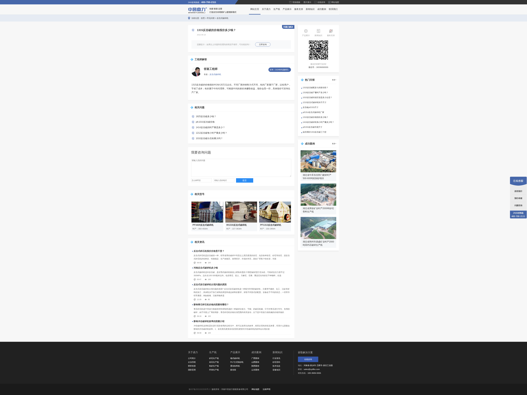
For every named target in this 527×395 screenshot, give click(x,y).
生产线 (276, 9)
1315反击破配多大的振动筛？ (315, 87)
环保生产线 (214, 370)
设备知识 (276, 370)
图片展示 (307, 2)
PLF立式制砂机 (236, 362)
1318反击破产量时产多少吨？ (315, 92)
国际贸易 (192, 370)
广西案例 (255, 358)
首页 (203, 18)
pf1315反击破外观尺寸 (312, 127)
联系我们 (333, 9)
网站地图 (335, 2)
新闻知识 (310, 9)
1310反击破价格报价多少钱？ (315, 117)
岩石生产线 (214, 362)
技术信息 (276, 366)
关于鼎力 (266, 9)
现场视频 (296, 2)
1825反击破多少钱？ (206, 116)
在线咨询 (321, 2)
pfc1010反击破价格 (205, 122)
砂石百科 (276, 362)
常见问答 (211, 18)
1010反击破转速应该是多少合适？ (317, 97)
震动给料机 (235, 366)
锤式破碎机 (235, 358)
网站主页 (254, 9)
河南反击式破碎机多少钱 (206, 268)
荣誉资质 (192, 366)
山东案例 (255, 370)
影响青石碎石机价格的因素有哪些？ (211, 304)
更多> (334, 80)
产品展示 (287, 9)
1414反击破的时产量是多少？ (210, 127)
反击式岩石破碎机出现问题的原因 (210, 284)
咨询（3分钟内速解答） (280, 70)
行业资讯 (276, 358)
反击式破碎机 (222, 18)
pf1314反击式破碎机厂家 (313, 112)
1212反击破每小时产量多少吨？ (211, 133)
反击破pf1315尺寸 (310, 107)
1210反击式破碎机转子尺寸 (314, 102)
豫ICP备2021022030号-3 (199, 389)
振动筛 (233, 370)
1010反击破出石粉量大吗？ (209, 138)
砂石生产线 (214, 358)
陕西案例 (255, 366)
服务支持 (298, 9)
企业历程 (192, 362)
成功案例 (321, 9)
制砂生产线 (214, 366)
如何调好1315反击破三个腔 (314, 132)
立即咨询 (263, 44)
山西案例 (255, 362)
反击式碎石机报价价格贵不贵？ (209, 251)
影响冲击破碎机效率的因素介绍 (209, 321)
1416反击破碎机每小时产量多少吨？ (318, 122)
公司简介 (192, 358)
